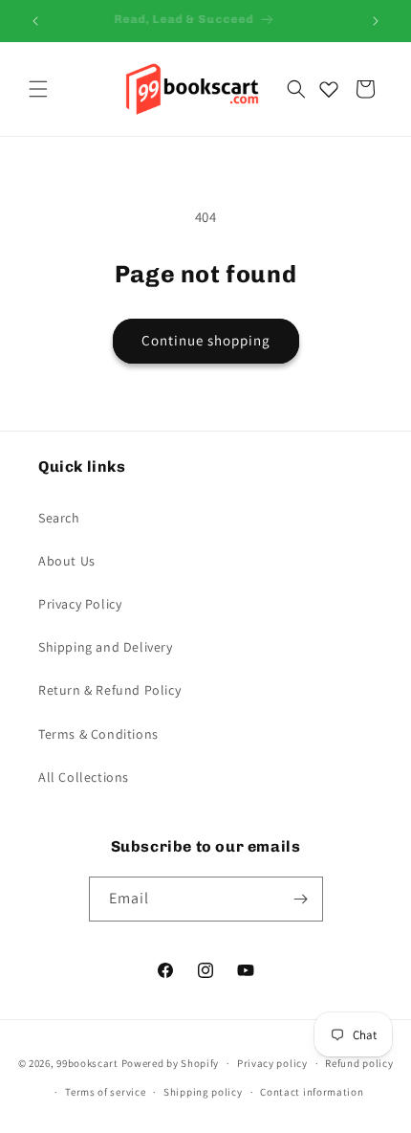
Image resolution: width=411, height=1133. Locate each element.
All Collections (83, 777)
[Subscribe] (301, 899)
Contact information (311, 1092)
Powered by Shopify (170, 1063)
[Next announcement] (376, 21)
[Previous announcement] (35, 21)
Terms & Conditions (98, 734)
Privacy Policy (79, 603)
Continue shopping (205, 340)
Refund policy (359, 1063)
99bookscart (87, 1063)
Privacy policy (272, 1063)
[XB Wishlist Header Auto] (328, 89)
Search (59, 517)
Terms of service (105, 1092)
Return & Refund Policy (109, 690)
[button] (38, 89)
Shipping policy (203, 1092)
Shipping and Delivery (105, 646)
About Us (67, 560)
